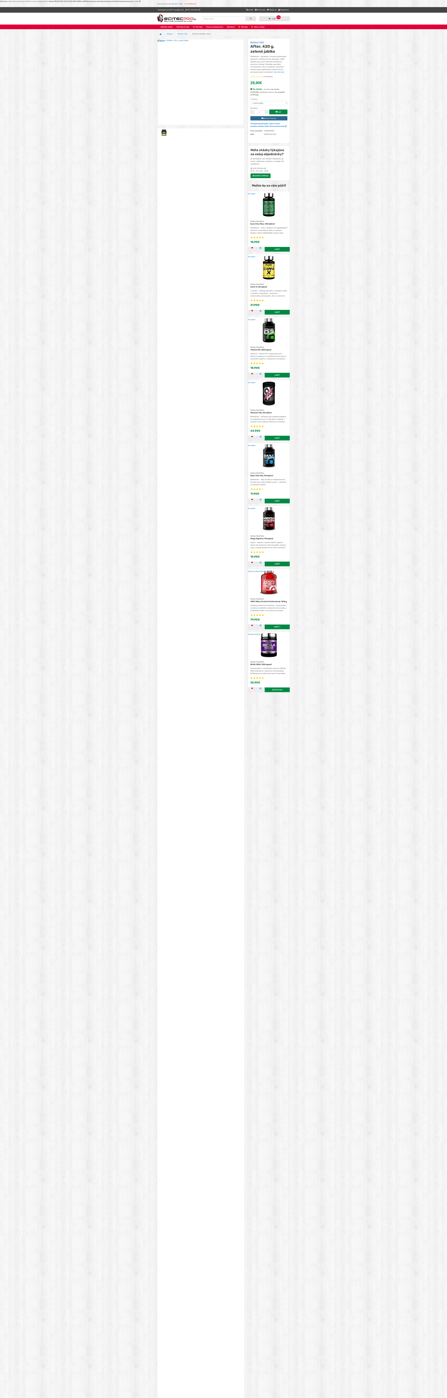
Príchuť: (254, 99)
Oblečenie (231, 27)
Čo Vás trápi (198, 27)
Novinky (244, 27)
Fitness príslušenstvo (214, 27)
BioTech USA (257, 42)
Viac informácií (279, 72)
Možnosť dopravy (270, 118)
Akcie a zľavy (259, 27)
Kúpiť (279, 112)
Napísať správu (261, 176)
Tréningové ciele (182, 27)
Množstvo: (254, 108)
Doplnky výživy (167, 27)
